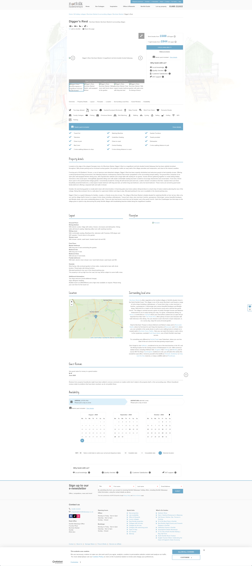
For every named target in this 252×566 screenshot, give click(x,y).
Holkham (144, 345)
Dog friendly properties (136, 521)
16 (162, 429)
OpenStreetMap (119, 337)
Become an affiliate (115, 544)
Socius (132, 314)
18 (129, 429)
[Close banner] (204, 550)
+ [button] (71, 301)
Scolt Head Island (154, 333)
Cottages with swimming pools (138, 527)
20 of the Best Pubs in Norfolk (167, 521)
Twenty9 (147, 314)
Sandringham (148, 351)
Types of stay (133, 529)
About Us (79, 544)
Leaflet (91, 337)
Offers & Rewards (134, 517)
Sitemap (131, 533)
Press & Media (102, 544)
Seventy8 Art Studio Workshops (168, 529)
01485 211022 (176, 6)
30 (162, 437)
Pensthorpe (171, 356)
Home (87, 6)
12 (148, 429)
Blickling (175, 349)
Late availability (134, 515)
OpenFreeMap (97, 337)
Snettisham (174, 354)
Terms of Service (137, 495)
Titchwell (167, 354)
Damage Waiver (90, 544)
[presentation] (73, 58)
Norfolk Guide (145, 6)
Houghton (158, 349)
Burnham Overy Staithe (146, 331)
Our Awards (132, 531)
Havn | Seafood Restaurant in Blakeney (170, 515)
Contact (71, 544)
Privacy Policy (127, 495)
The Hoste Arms (151, 316)
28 (115, 437)
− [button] (71, 304)
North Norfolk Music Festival (167, 536)
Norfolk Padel (154, 339)
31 (82, 440)
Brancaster (168, 327)
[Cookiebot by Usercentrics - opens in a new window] (57, 562)
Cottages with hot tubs (136, 523)
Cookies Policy (98, 557)
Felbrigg (166, 349)
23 (162, 433)
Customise (74, 562)
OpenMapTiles (106, 337)
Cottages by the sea (135, 525)
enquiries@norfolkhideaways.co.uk (82, 512)
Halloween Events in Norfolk (166, 527)
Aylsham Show (162, 513)
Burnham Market (135, 300)
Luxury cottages (134, 519)
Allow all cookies (186, 552)
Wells (177, 327)
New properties (133, 513)
